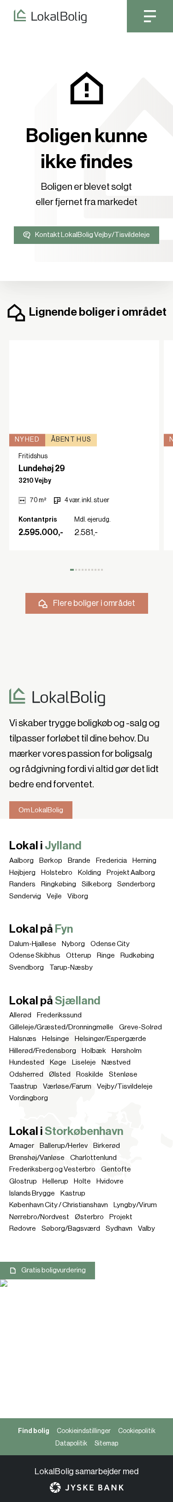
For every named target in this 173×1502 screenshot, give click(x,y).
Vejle (54, 896)
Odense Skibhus (34, 955)
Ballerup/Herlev (64, 1145)
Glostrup (23, 1181)
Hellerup (55, 1181)
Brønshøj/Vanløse (37, 1157)
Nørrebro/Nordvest (39, 1217)
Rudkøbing (137, 955)
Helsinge (55, 1038)
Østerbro (89, 1217)
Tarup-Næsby (71, 967)
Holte (82, 1181)
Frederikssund (59, 1015)
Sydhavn (119, 1228)
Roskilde (89, 1074)
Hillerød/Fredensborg (42, 1050)
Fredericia (111, 860)
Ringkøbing (58, 884)
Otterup (78, 955)
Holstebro (56, 872)
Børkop (50, 860)
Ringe (106, 955)
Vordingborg (28, 1098)
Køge (58, 1062)
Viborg (77, 896)
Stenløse (123, 1074)
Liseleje (84, 1062)
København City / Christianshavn (58, 1205)
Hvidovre (110, 1181)
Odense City (110, 943)
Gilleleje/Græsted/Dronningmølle (61, 1027)
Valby (146, 1228)
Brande (79, 860)
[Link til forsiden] (43, 16)
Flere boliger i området (94, 603)
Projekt (120, 1217)
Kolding (89, 872)
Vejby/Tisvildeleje (125, 1086)
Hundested (26, 1062)
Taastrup (23, 1086)
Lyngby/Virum (135, 1205)
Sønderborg (136, 884)
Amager (21, 1145)
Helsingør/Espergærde (110, 1038)
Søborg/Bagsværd (71, 1228)
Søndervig (25, 896)
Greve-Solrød (140, 1027)
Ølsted (60, 1074)
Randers (22, 884)
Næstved (116, 1062)
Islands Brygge (32, 1193)
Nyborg (73, 943)
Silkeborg (97, 884)
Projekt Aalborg (131, 872)
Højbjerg (22, 872)
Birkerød (106, 1145)
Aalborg (21, 860)
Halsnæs (22, 1038)
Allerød (20, 1015)
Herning (144, 860)
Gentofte (116, 1169)
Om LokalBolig (40, 810)
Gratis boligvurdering (53, 1270)
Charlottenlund (93, 1157)
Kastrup (72, 1193)
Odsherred (26, 1074)
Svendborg (26, 967)
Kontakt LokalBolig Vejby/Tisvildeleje (92, 234)
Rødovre (22, 1228)
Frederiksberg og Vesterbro (52, 1169)
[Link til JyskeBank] (87, 1487)
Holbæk (94, 1050)
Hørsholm (127, 1050)
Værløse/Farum (67, 1086)
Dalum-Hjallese (32, 943)
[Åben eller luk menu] (150, 16)
